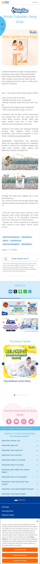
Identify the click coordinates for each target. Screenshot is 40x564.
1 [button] (12, 395)
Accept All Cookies (20, 561)
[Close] (37, 521)
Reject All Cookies (20, 555)
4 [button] (18, 395)
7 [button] (23, 395)
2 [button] (14, 395)
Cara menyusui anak (15, 240)
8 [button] (25, 395)
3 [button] (16, 395)
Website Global (8, 515)
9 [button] (27, 395)
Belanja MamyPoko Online (2, 29)
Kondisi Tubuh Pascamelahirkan (11, 237)
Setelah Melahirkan (27, 237)
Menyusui (5, 240)
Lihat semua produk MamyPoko (19, 436)
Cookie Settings (20, 550)
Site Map (5, 507)
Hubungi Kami (7, 511)
